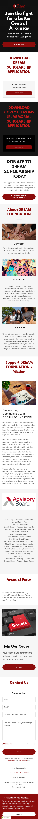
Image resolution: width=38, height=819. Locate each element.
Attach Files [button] (8, 744)
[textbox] (19, 699)
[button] (3, 744)
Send (19, 752)
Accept (19, 814)
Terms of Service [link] (22, 760)
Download (19, 93)
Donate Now (19, 44)
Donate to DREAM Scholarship (19, 196)
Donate (19, 667)
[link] (19, 1)
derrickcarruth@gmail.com (19, 772)
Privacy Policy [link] (11, 760)
